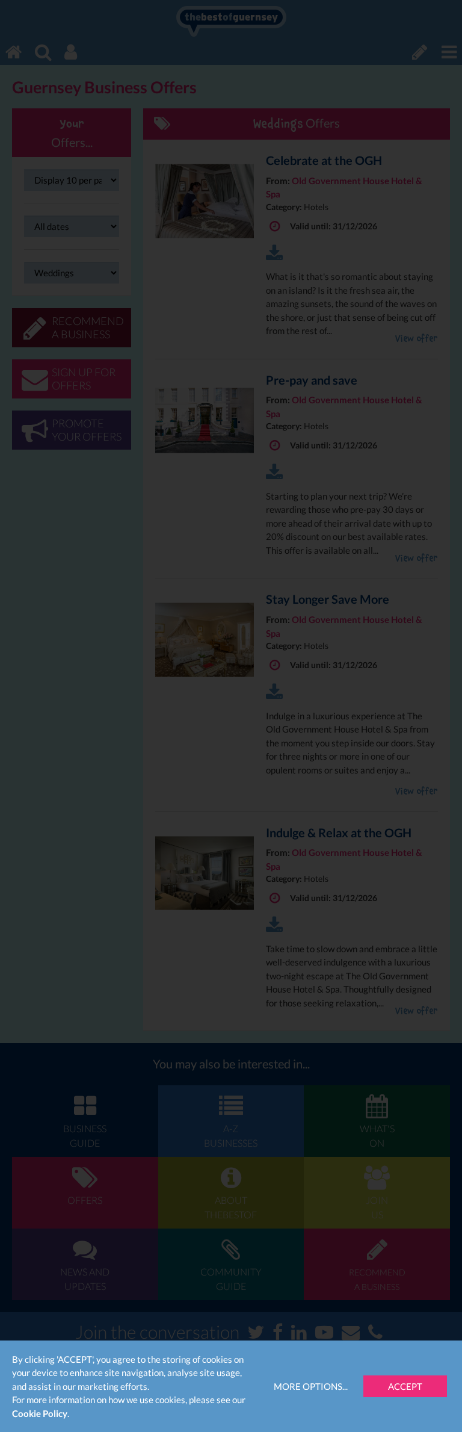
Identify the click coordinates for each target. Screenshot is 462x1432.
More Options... (311, 1386)
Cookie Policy (39, 1413)
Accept (405, 1386)
